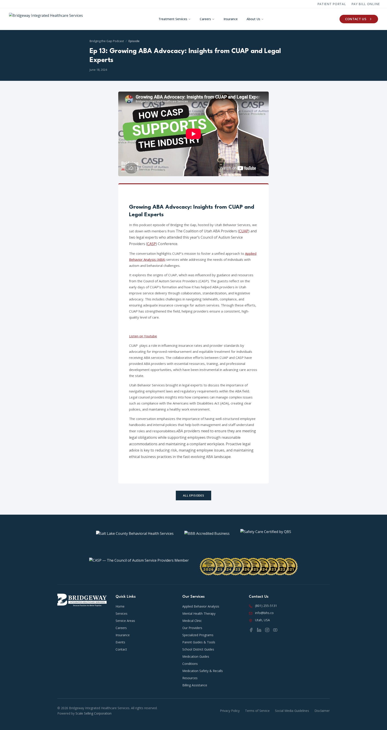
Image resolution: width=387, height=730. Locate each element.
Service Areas (125, 621)
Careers (205, 19)
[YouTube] (275, 630)
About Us (253, 19)
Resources (190, 678)
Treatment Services (173, 19)
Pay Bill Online (365, 4)
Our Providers (192, 628)
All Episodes (193, 495)
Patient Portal (331, 4)
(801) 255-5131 (266, 606)
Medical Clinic (192, 621)
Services (121, 613)
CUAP (243, 231)
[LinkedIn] (259, 630)
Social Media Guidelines (292, 711)
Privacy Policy (230, 711)
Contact (121, 649)
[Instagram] (267, 630)
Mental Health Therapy (198, 613)
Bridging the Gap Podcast (107, 41)
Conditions (190, 663)
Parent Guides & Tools (198, 642)
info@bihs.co (264, 613)
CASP (151, 243)
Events (120, 642)
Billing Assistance (194, 685)
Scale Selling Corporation (93, 713)
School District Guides (198, 649)
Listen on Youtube (143, 336)
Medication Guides (195, 656)
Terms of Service (257, 711)
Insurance (231, 19)
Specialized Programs (197, 635)
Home (120, 606)
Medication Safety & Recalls (202, 671)
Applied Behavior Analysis (200, 606)
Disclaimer (322, 711)
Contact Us (355, 19)
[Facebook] (251, 630)
